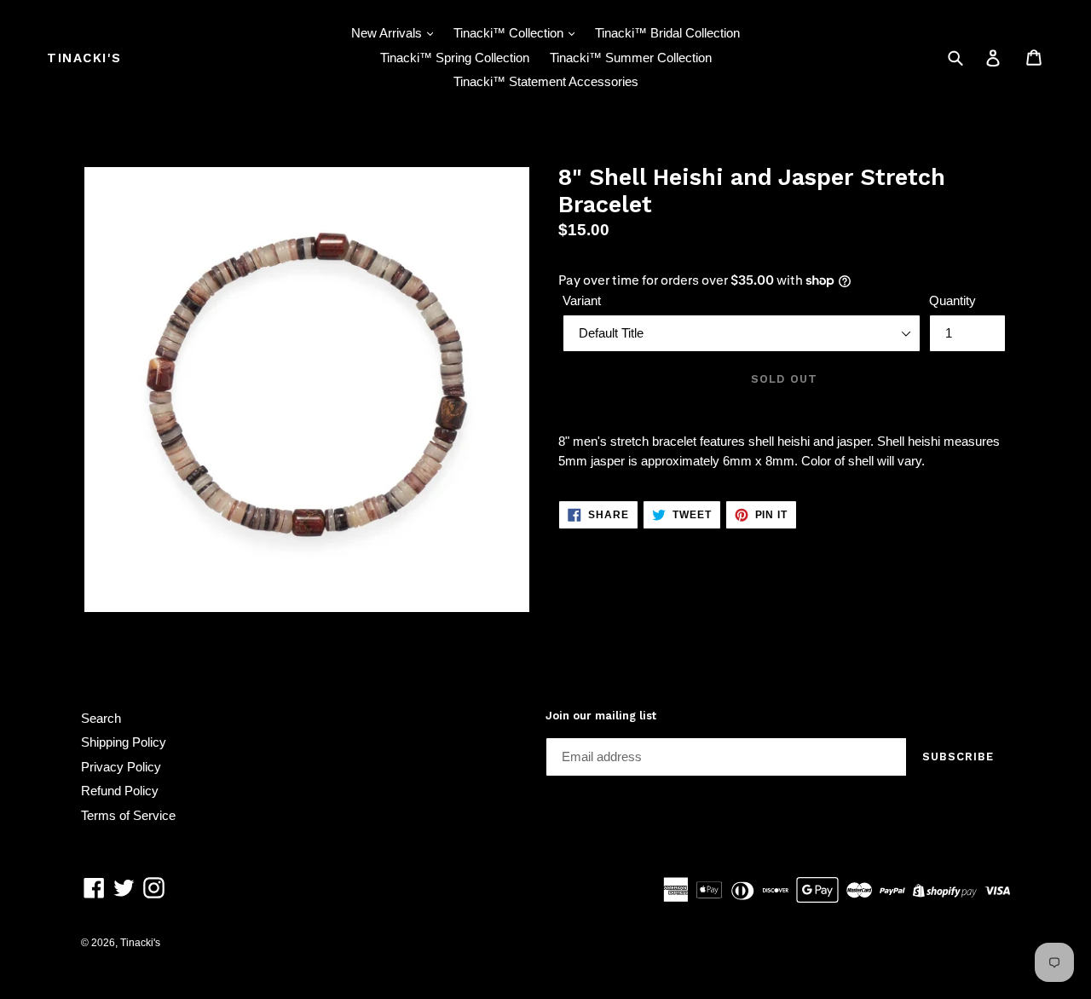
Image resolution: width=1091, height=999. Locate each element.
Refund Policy (120, 790)
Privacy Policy (121, 766)
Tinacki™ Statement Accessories (545, 81)
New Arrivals (388, 33)
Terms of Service (128, 815)
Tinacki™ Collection (510, 33)
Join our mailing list (601, 715)
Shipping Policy (123, 742)
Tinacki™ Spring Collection (454, 57)
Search (101, 718)
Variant (582, 300)
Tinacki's (84, 58)
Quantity (952, 300)
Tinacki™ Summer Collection (631, 57)
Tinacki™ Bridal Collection (667, 33)
